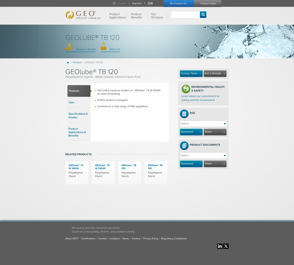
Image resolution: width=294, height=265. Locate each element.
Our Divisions (157, 15)
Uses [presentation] (71, 102)
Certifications (88, 238)
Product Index (208, 3)
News (126, 238)
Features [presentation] (74, 90)
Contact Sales (189, 73)
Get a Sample (213, 73)
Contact (102, 238)
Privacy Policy (150, 238)
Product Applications (117, 15)
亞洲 (150, 3)
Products (77, 62)
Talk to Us (114, 49)
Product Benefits (136, 15)
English (122, 3)
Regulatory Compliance (174, 238)
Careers (136, 238)
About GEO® (72, 238)
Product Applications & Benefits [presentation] (77, 132)
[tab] (79, 91)
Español (136, 3)
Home (68, 62)
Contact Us (180, 3)
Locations (115, 238)
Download (187, 131)
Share (208, 131)
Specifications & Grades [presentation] (78, 115)
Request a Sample (86, 49)
